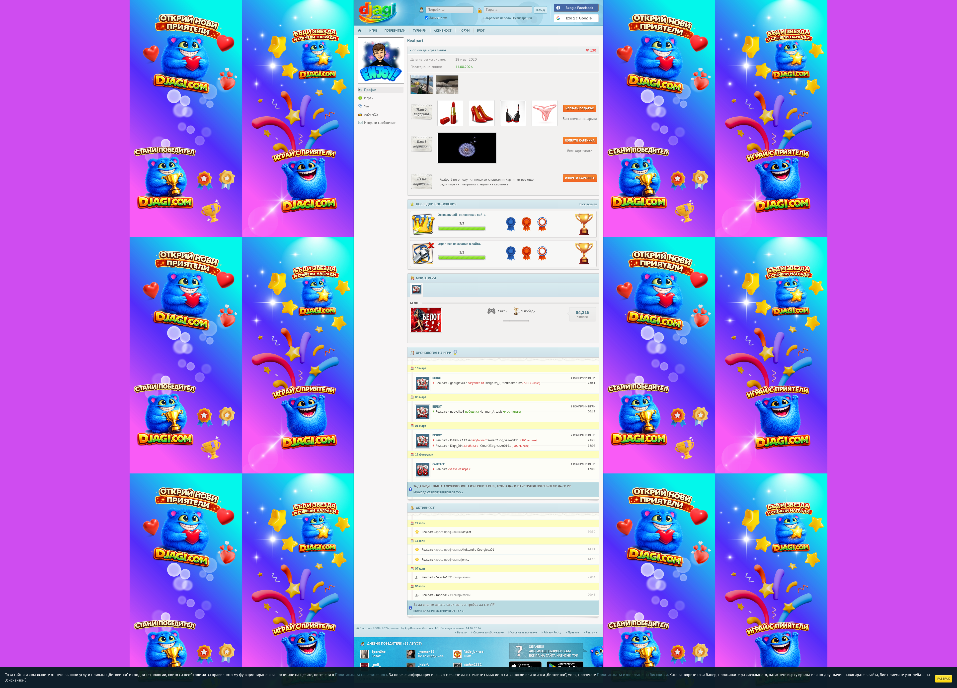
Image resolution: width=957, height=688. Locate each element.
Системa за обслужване (488, 632)
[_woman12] (410, 654)
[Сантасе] (422, 469)
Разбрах (943, 679)
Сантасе (438, 464)
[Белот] (416, 289)
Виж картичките (579, 151)
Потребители (395, 30)
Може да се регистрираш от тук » (438, 492)
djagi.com (378, 12)
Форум (464, 30)
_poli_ (376, 665)
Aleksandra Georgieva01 (477, 549)
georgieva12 (458, 383)
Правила (573, 632)
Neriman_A (486, 411)
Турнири (419, 30)
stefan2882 (473, 665)
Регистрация (522, 18)
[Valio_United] (457, 654)
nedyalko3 (457, 411)
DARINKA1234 (460, 440)
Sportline (379, 652)
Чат (366, 106)
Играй (369, 98)
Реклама (591, 632)
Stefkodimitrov (512, 383)
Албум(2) (371, 114)
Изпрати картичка (580, 140)
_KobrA (423, 665)
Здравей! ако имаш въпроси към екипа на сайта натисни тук (553, 651)
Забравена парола (497, 18)
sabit (499, 411)
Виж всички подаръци (580, 118)
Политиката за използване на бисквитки (632, 674)
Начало (462, 632)
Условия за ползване (523, 632)
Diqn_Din (456, 446)
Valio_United (473, 652)
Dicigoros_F (492, 383)
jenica (465, 559)
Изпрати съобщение (380, 122)
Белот (437, 378)
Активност (442, 30)
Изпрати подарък (579, 108)
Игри (373, 30)
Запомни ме (438, 17)
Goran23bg (495, 440)
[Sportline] (364, 654)
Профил (370, 89)
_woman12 (426, 652)
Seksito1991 (444, 577)
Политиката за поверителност (361, 674)
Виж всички (588, 204)
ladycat (466, 532)
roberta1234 (444, 595)
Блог (480, 30)
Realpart (441, 383)
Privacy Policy (552, 632)
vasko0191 (511, 440)
